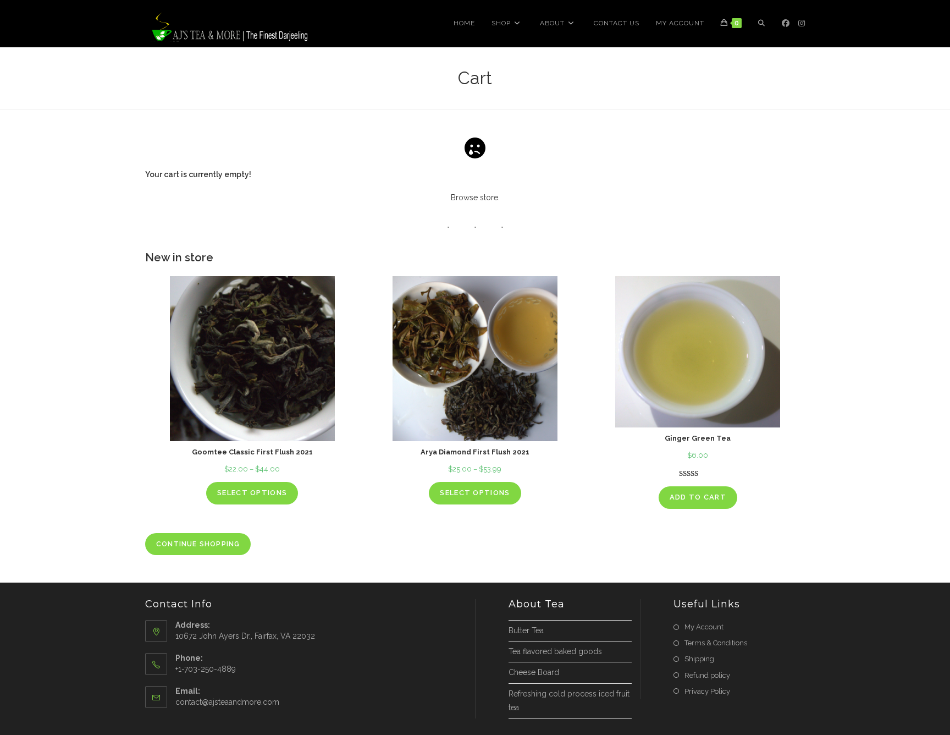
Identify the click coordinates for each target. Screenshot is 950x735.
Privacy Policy (707, 691)
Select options (252, 493)
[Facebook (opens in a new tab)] (785, 23)
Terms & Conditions (715, 643)
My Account (703, 627)
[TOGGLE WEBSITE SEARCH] (761, 23)
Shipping (699, 659)
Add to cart (698, 497)
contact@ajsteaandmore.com (227, 702)
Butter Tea (526, 630)
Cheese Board (534, 672)
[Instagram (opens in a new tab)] (801, 23)
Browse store (474, 197)
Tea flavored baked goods (555, 651)
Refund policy (707, 675)
